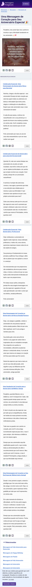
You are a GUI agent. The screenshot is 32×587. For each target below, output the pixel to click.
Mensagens (4, 9)
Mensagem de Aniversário (11, 564)
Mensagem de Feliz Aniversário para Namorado (14, 548)
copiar (27, 70)
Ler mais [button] (11, 579)
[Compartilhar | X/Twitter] (9, 70)
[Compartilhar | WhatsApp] (3, 70)
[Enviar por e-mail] (12, 70)
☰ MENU (26, 4)
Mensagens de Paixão (10, 556)
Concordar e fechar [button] (9, 584)
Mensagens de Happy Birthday (13, 553)
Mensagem (13, 9)
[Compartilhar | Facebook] (6, 70)
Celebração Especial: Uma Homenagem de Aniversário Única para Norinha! (14, 86)
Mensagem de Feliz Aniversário (13, 560)
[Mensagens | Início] (2, 3)
